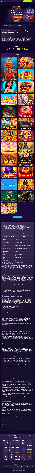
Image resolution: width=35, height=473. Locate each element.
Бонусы (10, 435)
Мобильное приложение (15, 435)
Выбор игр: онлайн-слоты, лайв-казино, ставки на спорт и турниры (14, 229)
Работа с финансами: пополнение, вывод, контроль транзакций (13, 228)
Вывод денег (23, 435)
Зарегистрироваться (27, 1)
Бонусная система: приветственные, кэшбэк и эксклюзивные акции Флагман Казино (16, 227)
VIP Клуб (6, 435)
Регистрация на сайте (17, 17)
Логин (21, 1)
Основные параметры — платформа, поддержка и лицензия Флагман (14, 223)
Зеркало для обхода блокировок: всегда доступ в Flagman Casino (13, 225)
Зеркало (2, 435)
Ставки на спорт (30, 435)
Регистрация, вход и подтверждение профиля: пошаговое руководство (14, 226)
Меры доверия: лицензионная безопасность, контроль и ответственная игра (15, 224)
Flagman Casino (3, 1)
